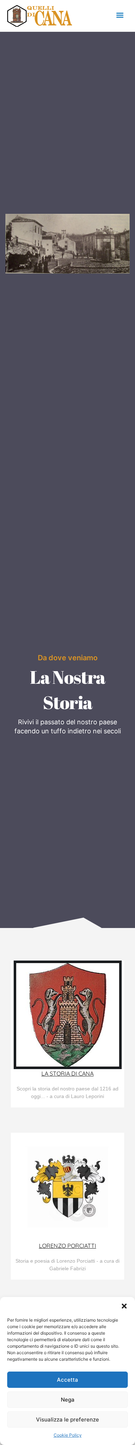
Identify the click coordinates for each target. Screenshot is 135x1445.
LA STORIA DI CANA (67, 1073)
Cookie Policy (68, 1435)
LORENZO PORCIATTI (67, 1245)
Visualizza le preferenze (67, 1419)
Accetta (67, 1379)
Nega (68, 1399)
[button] (124, 1306)
